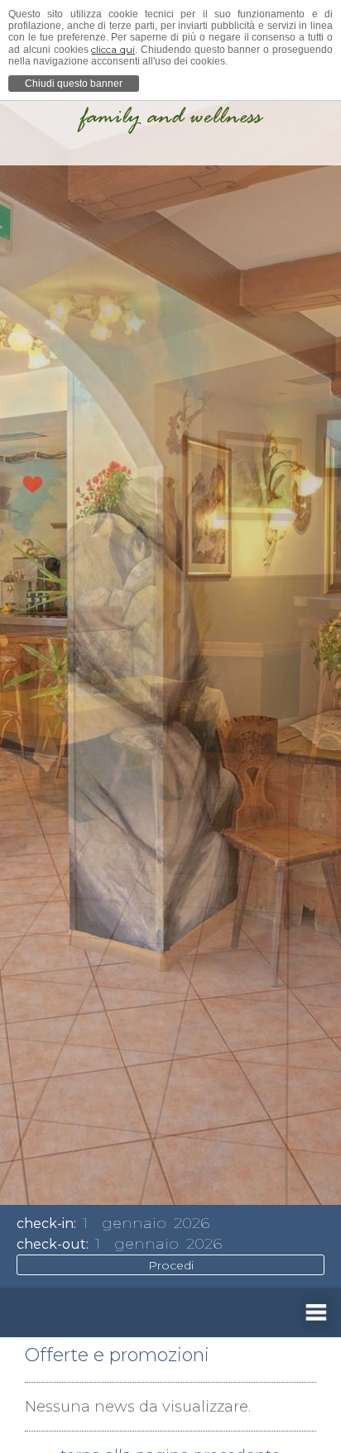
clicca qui (113, 49)
